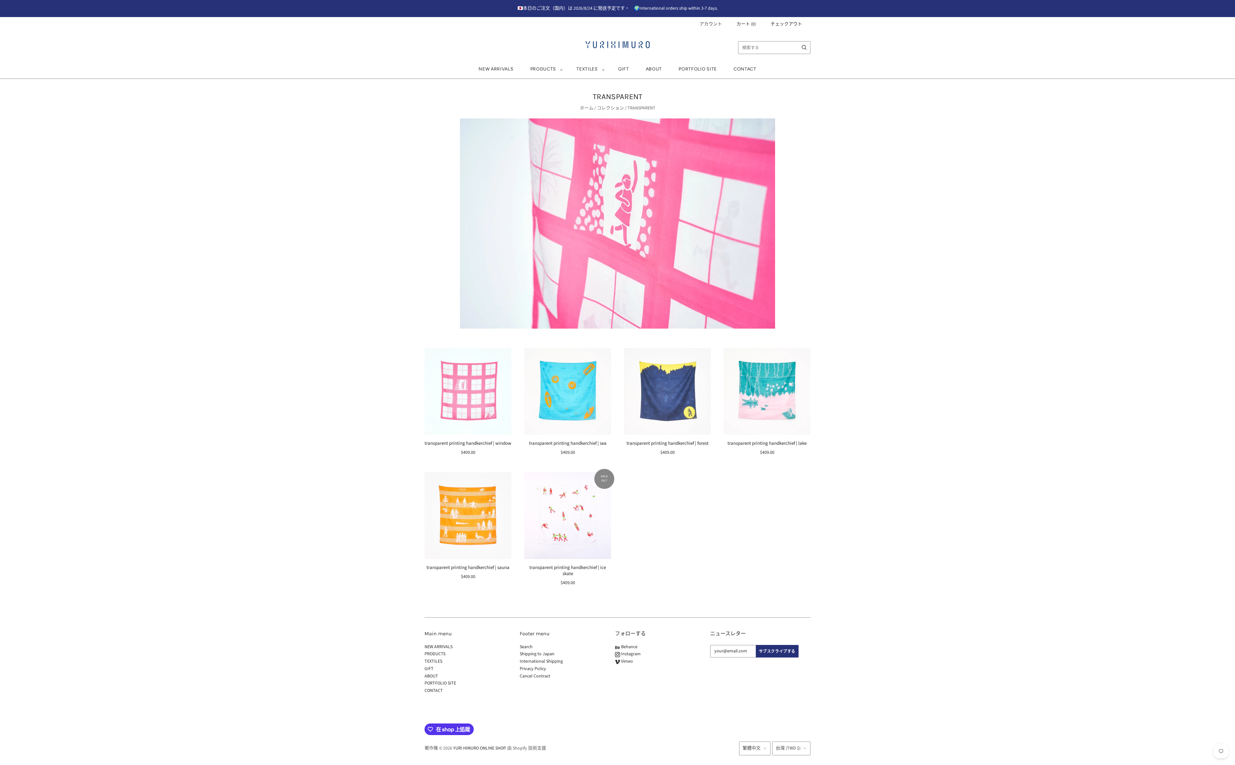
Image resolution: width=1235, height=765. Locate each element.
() (746, 24)
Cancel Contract (535, 676)
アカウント (711, 24)
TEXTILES (587, 69)
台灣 (788, 748)
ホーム (586, 108)
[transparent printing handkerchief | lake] (767, 391)
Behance (628, 647)
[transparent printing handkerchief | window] (468, 391)
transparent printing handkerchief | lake (767, 443)
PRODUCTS (543, 69)
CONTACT (745, 69)
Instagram (630, 654)
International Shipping (541, 661)
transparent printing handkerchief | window (468, 443)
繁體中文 (752, 748)
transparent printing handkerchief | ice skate (567, 570)
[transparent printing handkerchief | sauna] (468, 515)
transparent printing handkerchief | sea (568, 443)
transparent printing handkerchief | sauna (467, 567)
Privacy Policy (533, 669)
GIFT (623, 69)
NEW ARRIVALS (496, 69)
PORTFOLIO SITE (698, 69)
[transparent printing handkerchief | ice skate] (567, 515)
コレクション (610, 108)
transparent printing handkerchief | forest (668, 443)
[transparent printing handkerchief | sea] (567, 391)
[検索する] (804, 47)
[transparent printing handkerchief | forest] (667, 391)
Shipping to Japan (537, 654)
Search (526, 647)
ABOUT (654, 69)
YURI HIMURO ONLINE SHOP (479, 748)
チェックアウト (786, 24)
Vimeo (626, 661)
